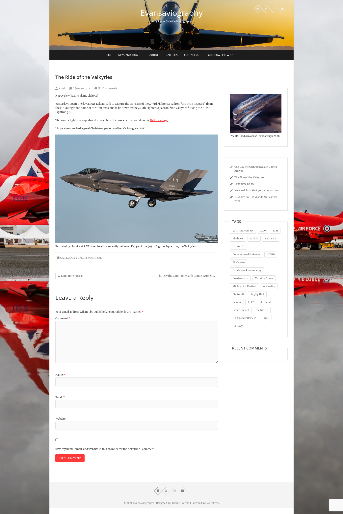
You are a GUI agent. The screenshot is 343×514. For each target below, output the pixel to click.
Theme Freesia (180, 502)
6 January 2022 (82, 88)
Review (237, 302)
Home (108, 55)
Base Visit (270, 238)
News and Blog (128, 55)
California (239, 246)
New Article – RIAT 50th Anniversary (256, 190)
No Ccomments (107, 88)
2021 (275, 230)
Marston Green (264, 278)
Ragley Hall (257, 294)
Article (254, 238)
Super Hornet (241, 310)
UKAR (265, 318)
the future (262, 310)
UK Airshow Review (217, 55)
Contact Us (191, 55)
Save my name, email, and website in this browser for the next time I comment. (105, 449)
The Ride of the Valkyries (249, 177)
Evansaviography (172, 12)
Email (60, 397)
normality (269, 286)
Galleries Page (159, 120)
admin (62, 88)
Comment (62, 318)
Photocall (238, 294)
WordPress (213, 502)
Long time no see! (71, 276)
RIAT (251, 302)
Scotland (265, 302)
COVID (271, 254)
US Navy (238, 325)
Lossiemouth (240, 278)
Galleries (172, 55)
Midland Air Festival (244, 286)
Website (60, 418)
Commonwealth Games (246, 254)
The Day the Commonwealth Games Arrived (186, 276)
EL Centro (239, 262)
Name (60, 375)
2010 (263, 230)
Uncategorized (90, 257)
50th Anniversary (243, 230)
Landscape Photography (247, 270)
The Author (151, 55)
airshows (238, 238)
